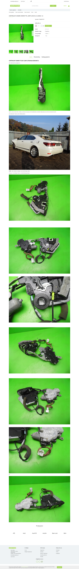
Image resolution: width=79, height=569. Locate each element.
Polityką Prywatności (25, 566)
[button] (26, 547)
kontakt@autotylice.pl (14, 555)
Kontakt (19, 10)
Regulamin (42, 550)
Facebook (57, 550)
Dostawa (41, 551)
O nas (26, 550)
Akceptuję (59, 567)
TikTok (57, 551)
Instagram (58, 553)
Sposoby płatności (43, 554)
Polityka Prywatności (28, 551)
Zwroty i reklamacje (43, 553)
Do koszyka (48, 25)
